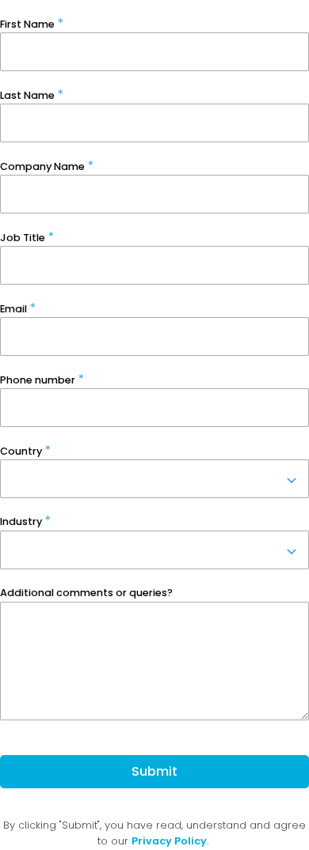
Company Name (42, 166)
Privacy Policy (169, 841)
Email (13, 308)
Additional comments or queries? (86, 592)
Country (21, 451)
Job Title (22, 237)
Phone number (37, 380)
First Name (27, 24)
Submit (154, 771)
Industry (21, 521)
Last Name (27, 95)
